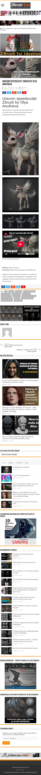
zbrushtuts (18, 300)
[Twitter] (21, 770)
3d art (11, 291)
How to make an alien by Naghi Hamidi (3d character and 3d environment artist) (17, 438)
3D (6, 291)
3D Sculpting (16, 293)
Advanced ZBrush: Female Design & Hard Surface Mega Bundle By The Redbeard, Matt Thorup (25, 590)
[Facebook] (19, 770)
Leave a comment (9, 89)
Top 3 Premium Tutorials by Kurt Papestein (25, 579)
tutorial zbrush (7, 298)
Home (3, 28)
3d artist (18, 291)
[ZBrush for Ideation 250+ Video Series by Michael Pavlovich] (20, 44)
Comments (19, 463)
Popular (11, 463)
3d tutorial (26, 293)
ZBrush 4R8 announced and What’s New (13, 345)
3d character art (29, 291)
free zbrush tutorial (29, 296)
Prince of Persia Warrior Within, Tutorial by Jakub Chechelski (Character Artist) (20, 381)
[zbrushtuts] (20, 5)
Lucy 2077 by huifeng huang (21, 475)
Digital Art (17, 296)
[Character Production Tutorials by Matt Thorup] (20, 13)
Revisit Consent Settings (9, 454)
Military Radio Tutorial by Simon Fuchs (24, 562)
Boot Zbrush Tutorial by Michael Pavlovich (25, 648)
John (5, 87)
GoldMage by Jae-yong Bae (21, 467)
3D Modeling (6, 293)
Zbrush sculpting (27, 298)
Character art (6, 296)
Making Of (10, 28)
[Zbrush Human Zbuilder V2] (20, 313)
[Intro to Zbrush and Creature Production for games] (20, 23)
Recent (4, 463)
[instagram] (23, 770)
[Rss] (17, 770)
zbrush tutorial (7, 300)
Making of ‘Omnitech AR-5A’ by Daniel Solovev (27, 350)
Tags (26, 463)
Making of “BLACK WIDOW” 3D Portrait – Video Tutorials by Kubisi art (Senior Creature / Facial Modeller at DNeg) (19, 409)
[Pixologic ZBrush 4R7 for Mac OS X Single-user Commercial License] (20, 755)
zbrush (17, 298)
